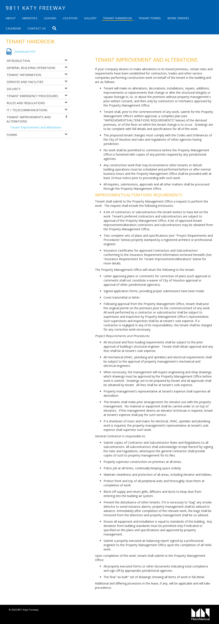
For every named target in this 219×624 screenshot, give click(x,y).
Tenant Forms (150, 18)
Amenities (30, 18)
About (11, 18)
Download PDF (25, 52)
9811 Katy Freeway (36, 7)
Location (70, 18)
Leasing (50, 18)
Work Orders (178, 18)
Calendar (13, 28)
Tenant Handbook (117, 18)
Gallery (90, 18)
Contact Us (36, 28)
